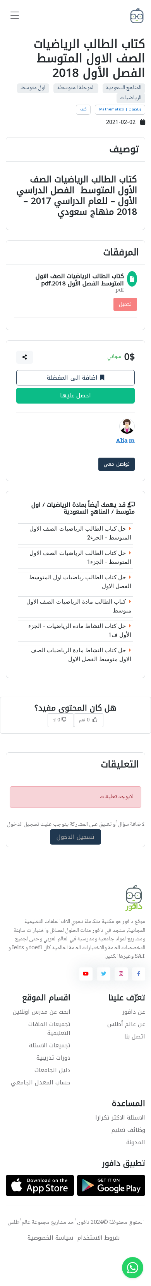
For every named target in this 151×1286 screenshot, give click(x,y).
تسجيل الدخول (76, 836)
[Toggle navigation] (14, 15)
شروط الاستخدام (98, 1237)
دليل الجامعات (52, 1070)
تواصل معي (117, 464)
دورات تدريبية (53, 1057)
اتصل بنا (134, 1036)
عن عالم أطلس (126, 1024)
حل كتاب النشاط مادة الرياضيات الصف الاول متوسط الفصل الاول (81, 655)
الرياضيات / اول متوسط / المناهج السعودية (83, 508)
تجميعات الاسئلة (49, 1045)
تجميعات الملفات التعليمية (49, 1028)
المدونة (135, 1142)
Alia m (125, 441)
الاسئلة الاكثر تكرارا (120, 1117)
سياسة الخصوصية (50, 1237)
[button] (24, 357)
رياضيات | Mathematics (120, 109)
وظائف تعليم (128, 1130)
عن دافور (133, 1011)
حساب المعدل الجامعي (40, 1082)
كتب (83, 109)
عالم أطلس (19, 1223)
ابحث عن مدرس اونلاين (41, 1011)
